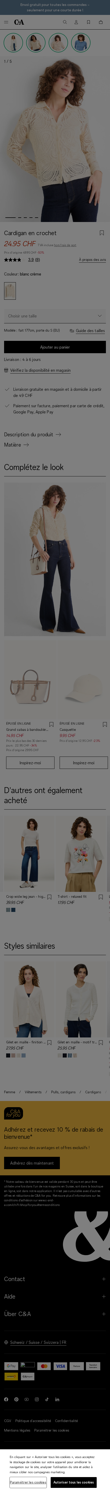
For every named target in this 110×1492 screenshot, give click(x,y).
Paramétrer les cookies (28, 1482)
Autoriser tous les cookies (73, 1482)
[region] (55, 1470)
